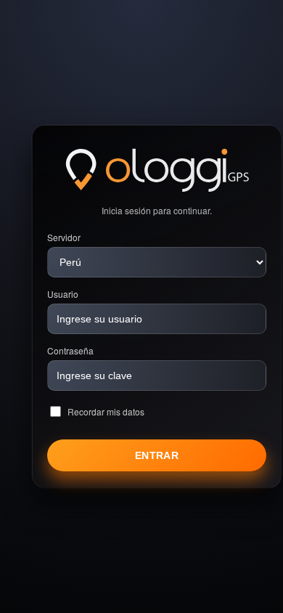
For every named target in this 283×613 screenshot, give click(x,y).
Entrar (157, 455)
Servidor (64, 237)
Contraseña (70, 350)
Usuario (62, 294)
